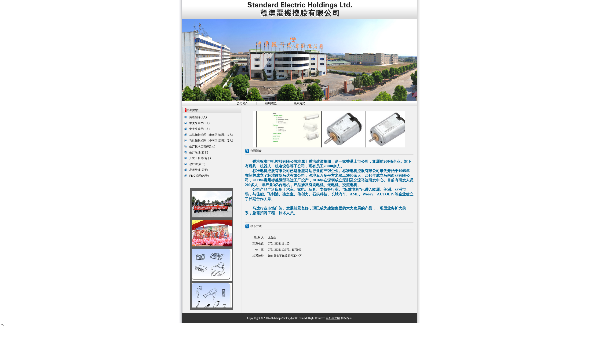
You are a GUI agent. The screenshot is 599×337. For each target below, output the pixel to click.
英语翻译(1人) (198, 117)
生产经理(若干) (198, 152)
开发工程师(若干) (200, 158)
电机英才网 (333, 318)
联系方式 (299, 103)
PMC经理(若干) (199, 175)
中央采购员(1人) (199, 123)
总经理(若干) (197, 164)
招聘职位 (271, 103)
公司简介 (242, 103)
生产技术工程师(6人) (202, 146)
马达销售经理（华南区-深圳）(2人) (211, 134)
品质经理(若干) (198, 170)
